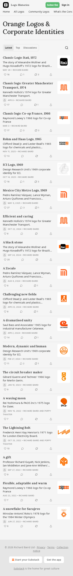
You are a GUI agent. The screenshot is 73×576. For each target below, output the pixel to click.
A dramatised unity (17, 320)
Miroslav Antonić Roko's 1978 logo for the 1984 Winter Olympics (26, 515)
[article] (36, 66)
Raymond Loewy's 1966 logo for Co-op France (27, 119)
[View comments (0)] (21, 105)
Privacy (41, 547)
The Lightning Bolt (16, 428)
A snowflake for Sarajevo (21, 509)
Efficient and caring (18, 216)
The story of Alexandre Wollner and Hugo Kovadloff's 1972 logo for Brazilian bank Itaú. (28, 64)
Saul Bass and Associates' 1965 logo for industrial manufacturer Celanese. (27, 326)
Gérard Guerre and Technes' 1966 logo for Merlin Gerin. (26, 378)
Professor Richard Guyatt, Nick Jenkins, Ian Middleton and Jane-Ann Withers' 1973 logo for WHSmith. (26, 463)
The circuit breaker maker (23, 372)
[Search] (66, 47)
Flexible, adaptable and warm (25, 483)
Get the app (54, 559)
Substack (19, 568)
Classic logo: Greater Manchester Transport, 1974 (28, 85)
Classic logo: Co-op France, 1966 (26, 113)
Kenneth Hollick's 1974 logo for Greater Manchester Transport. (27, 93)
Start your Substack (27, 559)
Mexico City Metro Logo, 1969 (25, 190)
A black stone (13, 242)
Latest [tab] (8, 47)
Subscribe (52, 5)
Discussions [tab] (30, 47)
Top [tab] (18, 47)
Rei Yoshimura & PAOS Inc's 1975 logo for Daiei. (26, 404)
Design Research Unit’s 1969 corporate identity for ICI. (26, 171)
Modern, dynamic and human (24, 346)
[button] (6, 12)
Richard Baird (20, 70)
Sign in (65, 5)
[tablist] (21, 47)
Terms (51, 547)
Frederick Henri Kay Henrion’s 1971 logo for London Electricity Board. (27, 434)
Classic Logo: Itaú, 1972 (19, 58)
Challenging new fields (19, 294)
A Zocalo (9, 268)
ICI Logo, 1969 (13, 165)
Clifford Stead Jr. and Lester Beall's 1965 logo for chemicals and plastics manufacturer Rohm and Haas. (27, 145)
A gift (7, 457)
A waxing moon (14, 398)
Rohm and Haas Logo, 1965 (22, 139)
